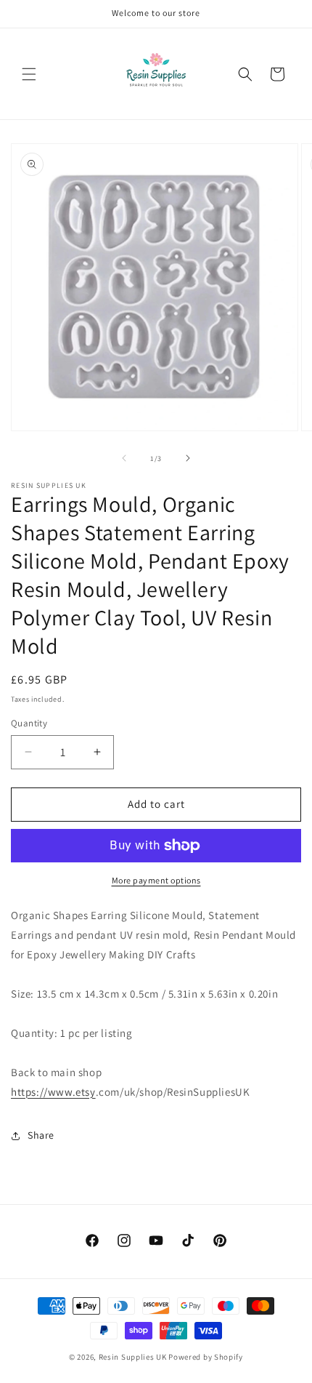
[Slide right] (188, 458)
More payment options (156, 880)
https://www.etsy (53, 1092)
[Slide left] (124, 458)
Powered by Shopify (205, 1357)
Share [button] (41, 1135)
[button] (29, 74)
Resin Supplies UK (133, 1357)
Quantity (29, 723)
